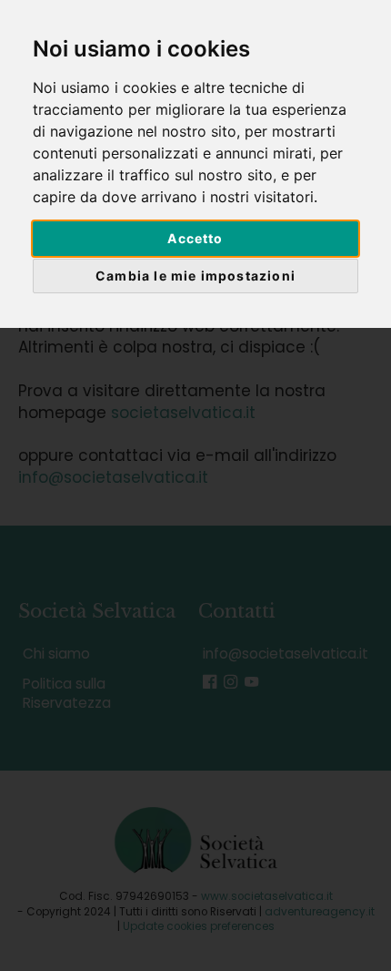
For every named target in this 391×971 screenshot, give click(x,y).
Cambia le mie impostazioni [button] (195, 275)
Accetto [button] (195, 238)
